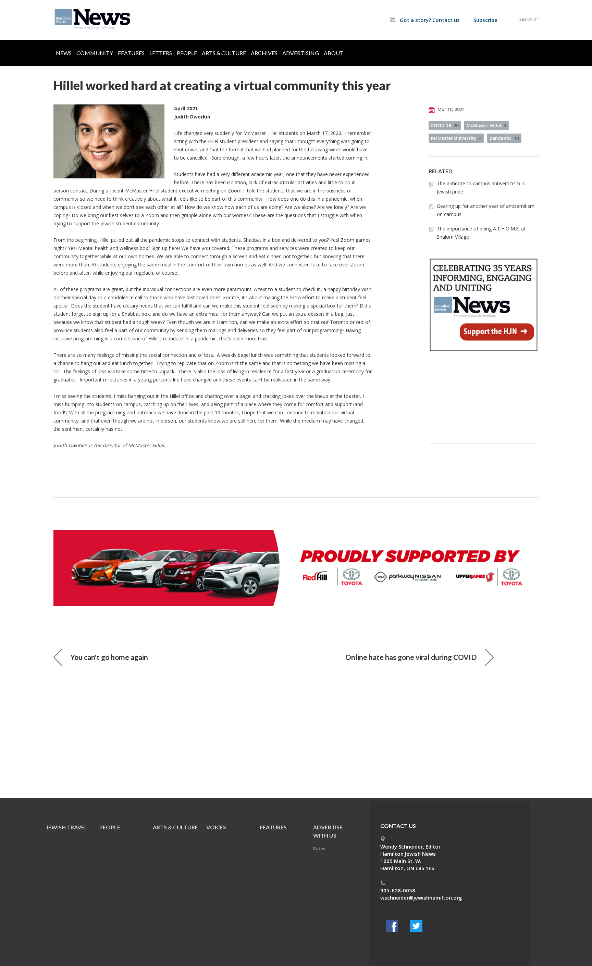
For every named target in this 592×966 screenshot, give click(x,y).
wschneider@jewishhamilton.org (421, 897)
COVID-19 (444, 125)
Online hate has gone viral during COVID (411, 657)
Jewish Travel (66, 827)
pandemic (504, 138)
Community (94, 53)
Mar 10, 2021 (450, 109)
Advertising (300, 53)
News (64, 53)
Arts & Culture (224, 53)
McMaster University (456, 138)
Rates (319, 848)
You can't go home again (109, 657)
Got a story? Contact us (429, 19)
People (187, 53)
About (334, 53)
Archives (264, 53)
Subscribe (485, 19)
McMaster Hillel (486, 125)
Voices (216, 827)
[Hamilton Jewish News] (93, 19)
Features (131, 53)
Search (526, 19)
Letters (160, 53)
